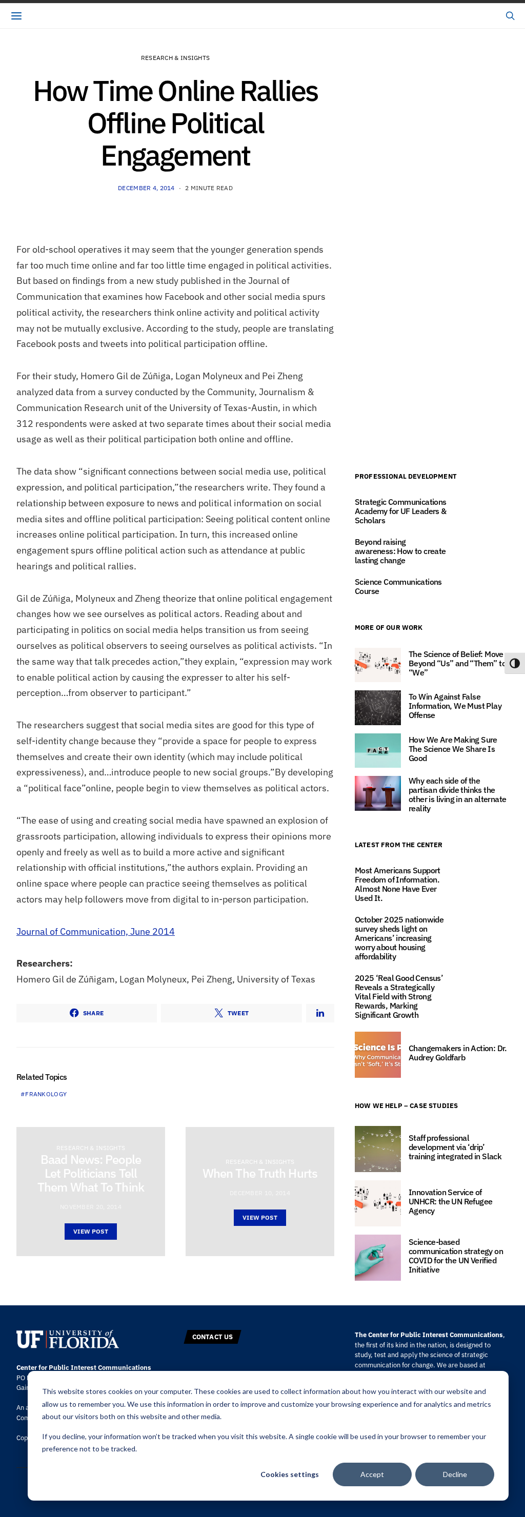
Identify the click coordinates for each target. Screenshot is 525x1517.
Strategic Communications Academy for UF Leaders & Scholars (401, 511)
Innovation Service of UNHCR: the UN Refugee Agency (450, 1201)
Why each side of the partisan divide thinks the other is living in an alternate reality (457, 794)
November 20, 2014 (91, 1207)
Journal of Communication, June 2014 (95, 931)
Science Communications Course (398, 586)
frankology (46, 1094)
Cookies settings (289, 1474)
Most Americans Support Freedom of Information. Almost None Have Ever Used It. (397, 884)
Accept (372, 1474)
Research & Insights (175, 57)
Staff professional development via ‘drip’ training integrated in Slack (455, 1147)
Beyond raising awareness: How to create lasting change (400, 551)
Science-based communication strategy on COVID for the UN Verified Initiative (456, 1256)
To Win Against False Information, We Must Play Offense (455, 705)
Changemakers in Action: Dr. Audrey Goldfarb (458, 1052)
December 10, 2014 (260, 1193)
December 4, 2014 (146, 188)
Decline (455, 1474)
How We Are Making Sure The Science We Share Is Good (453, 748)
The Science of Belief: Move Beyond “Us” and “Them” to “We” (457, 663)
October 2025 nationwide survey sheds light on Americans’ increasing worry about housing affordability (399, 938)
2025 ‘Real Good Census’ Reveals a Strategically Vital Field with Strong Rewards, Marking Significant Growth (399, 996)
